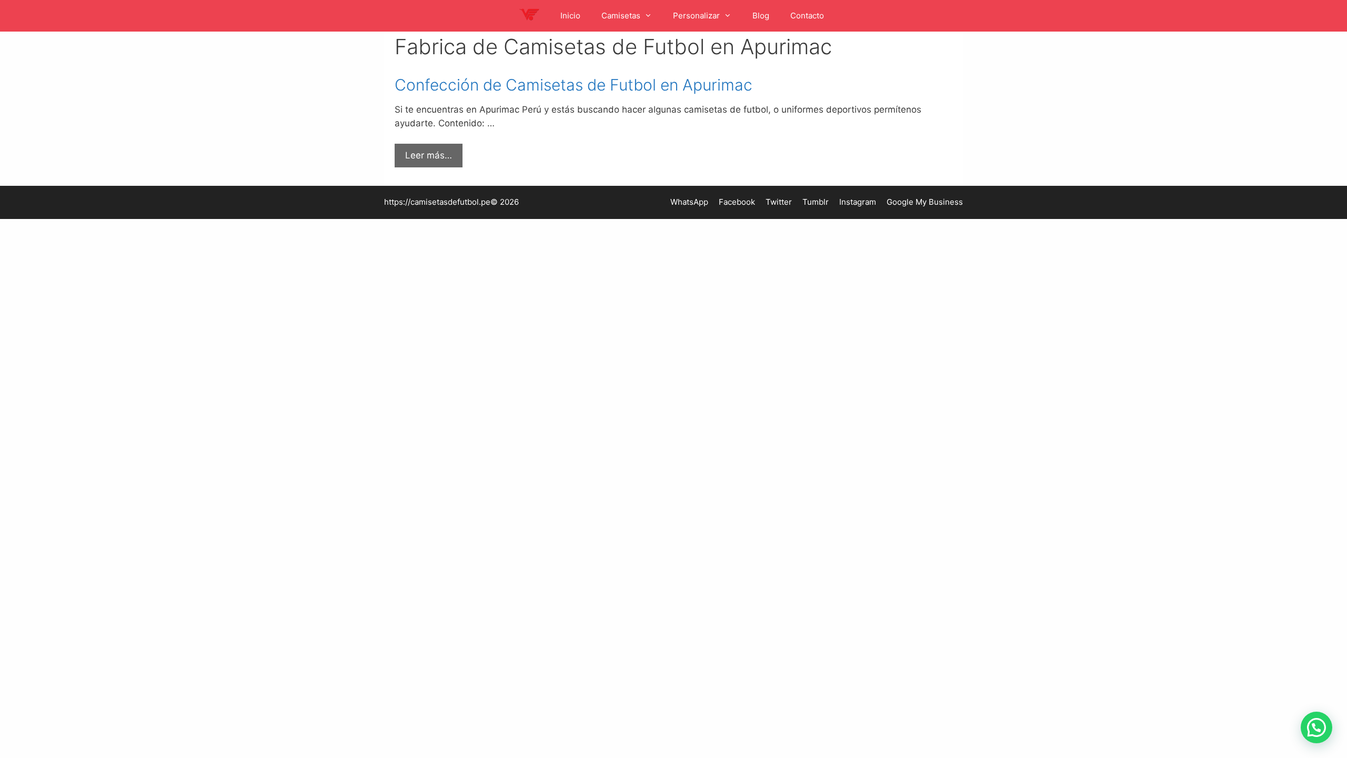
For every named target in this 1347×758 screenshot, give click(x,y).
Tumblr (815, 202)
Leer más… (428, 155)
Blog (760, 16)
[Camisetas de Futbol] (531, 16)
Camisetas (620, 16)
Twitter (779, 202)
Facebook (737, 202)
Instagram (857, 202)
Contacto (807, 16)
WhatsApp (689, 202)
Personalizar (696, 16)
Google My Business (925, 202)
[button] (1316, 727)
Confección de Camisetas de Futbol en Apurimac (573, 84)
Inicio (570, 16)
